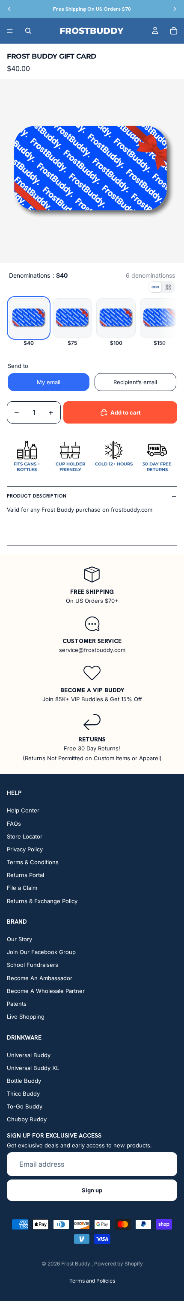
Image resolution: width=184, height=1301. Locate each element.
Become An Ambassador (39, 977)
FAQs (14, 823)
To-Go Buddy (24, 1106)
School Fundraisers (32, 964)
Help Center (23, 810)
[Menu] (10, 31)
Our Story (19, 939)
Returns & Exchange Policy (42, 900)
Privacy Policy (25, 849)
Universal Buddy (28, 1054)
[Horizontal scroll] (155, 287)
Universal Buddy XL (33, 1067)
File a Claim (22, 887)
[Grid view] (168, 287)
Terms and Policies (92, 1280)
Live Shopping (26, 1016)
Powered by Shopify (118, 1263)
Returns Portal (25, 874)
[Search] (28, 30)
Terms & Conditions (33, 862)
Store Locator (24, 836)
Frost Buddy (76, 1263)
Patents (17, 1003)
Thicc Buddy (23, 1093)
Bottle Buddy (24, 1080)
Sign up (92, 1190)
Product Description (36, 495)
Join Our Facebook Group (41, 951)
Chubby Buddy (27, 1119)
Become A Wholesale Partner (46, 990)
